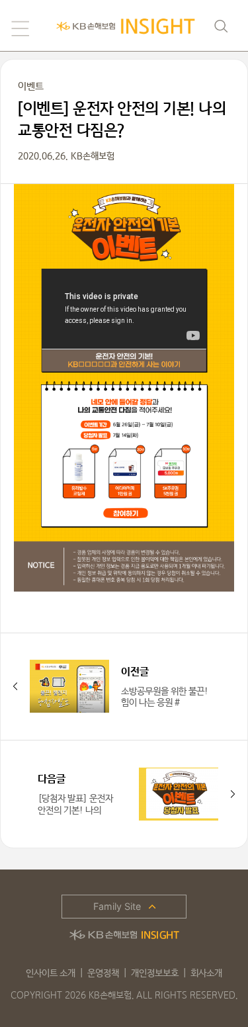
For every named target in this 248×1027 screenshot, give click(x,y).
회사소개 (206, 973)
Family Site (117, 906)
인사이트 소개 (50, 973)
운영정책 (103, 973)
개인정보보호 (155, 973)
